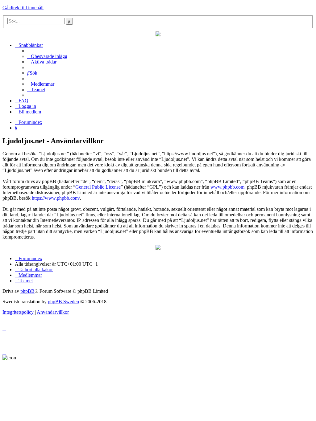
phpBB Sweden (63, 301)
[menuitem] (47, 56)
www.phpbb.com (227, 187)
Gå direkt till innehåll (23, 7)
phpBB (27, 291)
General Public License (98, 187)
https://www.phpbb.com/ (56, 198)
